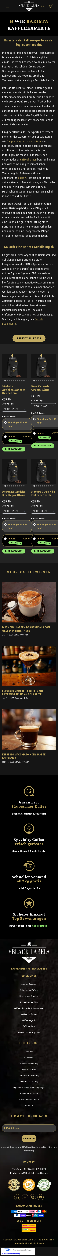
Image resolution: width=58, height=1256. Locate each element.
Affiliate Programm (29, 1093)
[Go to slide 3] (9, 380)
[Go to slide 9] (21, 380)
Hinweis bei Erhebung (11, 1254)
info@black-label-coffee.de (33, 1173)
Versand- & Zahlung (29, 1081)
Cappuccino (14, 141)
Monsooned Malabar (28, 996)
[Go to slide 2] (7, 380)
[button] (43, 6)
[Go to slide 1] (5, 380)
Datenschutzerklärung (29, 1075)
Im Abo (14, 438)
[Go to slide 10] (24, 380)
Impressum (29, 1057)
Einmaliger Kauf (13, 424)
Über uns (29, 1051)
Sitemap (29, 1105)
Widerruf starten (29, 1069)
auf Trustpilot (40, 925)
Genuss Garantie (29, 984)
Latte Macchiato (31, 141)
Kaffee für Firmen (29, 1014)
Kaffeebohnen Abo (29, 1002)
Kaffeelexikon (29, 1026)
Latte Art (23, 177)
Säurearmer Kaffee (29, 990)
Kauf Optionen (9, 416)
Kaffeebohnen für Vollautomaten (29, 1008)
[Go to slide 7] (17, 380)
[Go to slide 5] (13, 380)
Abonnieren (29, 1138)
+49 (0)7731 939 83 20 (34, 1169)
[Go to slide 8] (19, 380)
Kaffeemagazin (29, 1020)
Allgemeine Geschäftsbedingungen (29, 1087)
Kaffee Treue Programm (29, 1032)
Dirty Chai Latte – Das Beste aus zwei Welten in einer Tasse (26, 629)
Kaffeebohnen (28, 159)
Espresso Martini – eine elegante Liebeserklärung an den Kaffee (23, 692)
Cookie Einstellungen (29, 1099)
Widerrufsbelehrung (29, 1063)
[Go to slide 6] (15, 380)
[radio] (5, 422)
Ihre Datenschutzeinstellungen (21, 1250)
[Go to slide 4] (11, 380)
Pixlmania (39, 1243)
